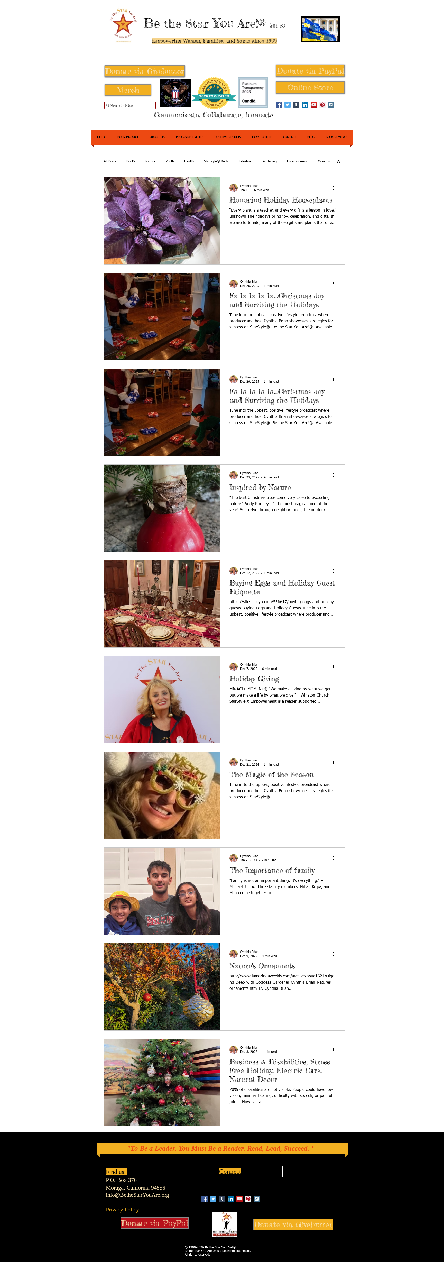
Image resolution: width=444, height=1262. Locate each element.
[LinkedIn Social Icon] (305, 105)
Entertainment (297, 161)
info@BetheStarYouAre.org (137, 1195)
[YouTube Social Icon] (314, 105)
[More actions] (335, 188)
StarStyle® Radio (216, 161)
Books (130, 161)
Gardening (269, 161)
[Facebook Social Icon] (279, 105)
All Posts (110, 161)
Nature (150, 161)
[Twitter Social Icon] (287, 105)
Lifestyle (245, 161)
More (321, 161)
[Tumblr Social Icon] (296, 105)
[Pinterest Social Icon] (322, 105)
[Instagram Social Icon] (331, 105)
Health (189, 161)
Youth (170, 161)
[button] (338, 162)
